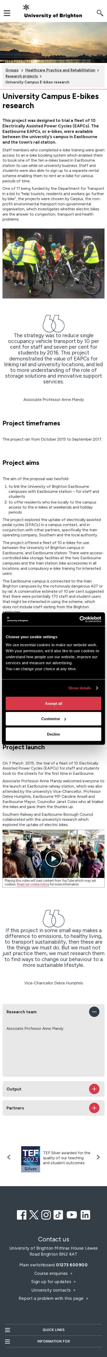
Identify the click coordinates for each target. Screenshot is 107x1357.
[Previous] (10, 1157)
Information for (53, 1341)
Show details (79, 688)
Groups (11, 70)
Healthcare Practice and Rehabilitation (60, 70)
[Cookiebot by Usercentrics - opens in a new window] (79, 619)
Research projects (21, 76)
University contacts (51, 1290)
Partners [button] (15, 1107)
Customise (50, 719)
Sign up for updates (51, 1281)
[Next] (97, 1157)
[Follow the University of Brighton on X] (34, 1214)
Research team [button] (21, 1011)
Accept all (53, 703)
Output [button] (13, 1088)
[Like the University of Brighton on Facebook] (21, 1214)
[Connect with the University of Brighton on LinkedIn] (85, 1214)
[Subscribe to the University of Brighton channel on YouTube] (72, 1214)
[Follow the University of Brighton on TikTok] (58, 1214)
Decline (53, 734)
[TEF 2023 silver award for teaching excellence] (30, 1159)
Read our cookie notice (33, 884)
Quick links (53, 1330)
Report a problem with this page (52, 1298)
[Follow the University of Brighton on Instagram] (46, 1214)
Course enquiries (51, 1273)
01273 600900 (72, 1264)
